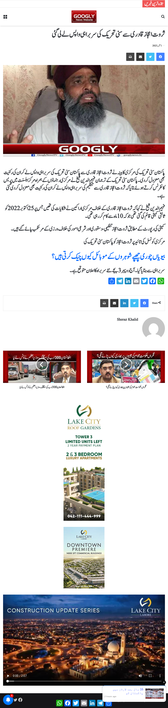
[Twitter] (150, 57)
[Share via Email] (140, 57)
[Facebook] (160, 57)
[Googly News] (84, 16)
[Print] (130, 57)
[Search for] (163, 18)
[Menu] (5, 18)
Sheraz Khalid (127, 319)
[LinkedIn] (124, 303)
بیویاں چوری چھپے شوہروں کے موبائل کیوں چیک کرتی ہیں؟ (108, 257)
